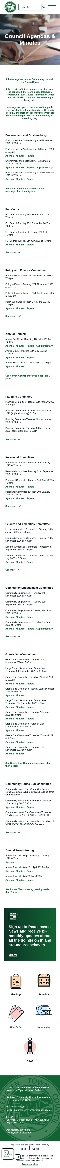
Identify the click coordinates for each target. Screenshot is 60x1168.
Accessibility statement (18, 1129)
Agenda (9, 155)
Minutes (20, 155)
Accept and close (30, 1164)
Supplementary (44, 167)
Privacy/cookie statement (19, 1132)
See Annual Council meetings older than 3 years (27, 377)
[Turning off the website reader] (8, 1154)
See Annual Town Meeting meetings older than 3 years (27, 890)
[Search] (44, 7)
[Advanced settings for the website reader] (18, 1157)
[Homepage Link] (10, 7)
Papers (30, 155)
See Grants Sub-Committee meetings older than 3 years (28, 764)
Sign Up (13, 954)
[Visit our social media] (7, 1117)
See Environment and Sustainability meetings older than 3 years (24, 189)
